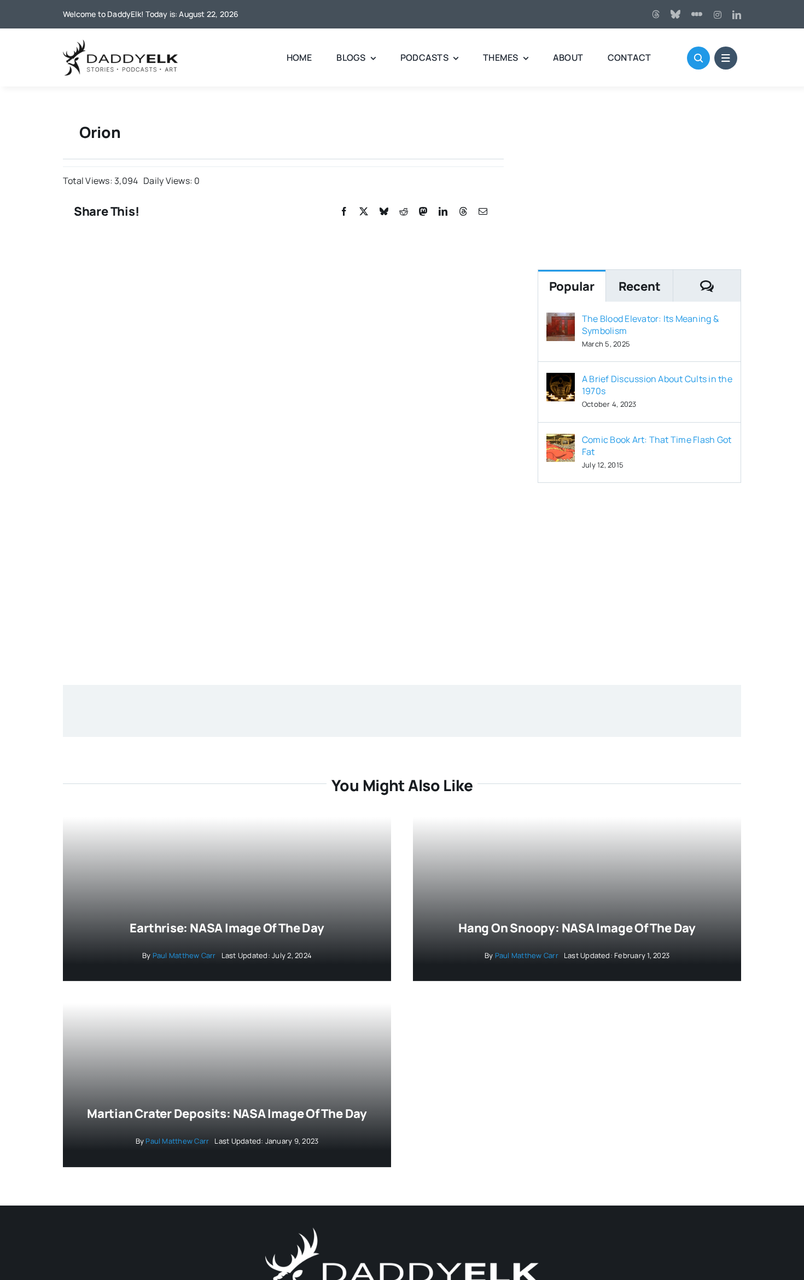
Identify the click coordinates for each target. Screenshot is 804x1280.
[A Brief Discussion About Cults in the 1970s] (560, 380)
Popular (572, 286)
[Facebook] (344, 212)
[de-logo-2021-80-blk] (120, 44)
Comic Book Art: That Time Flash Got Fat (656, 446)
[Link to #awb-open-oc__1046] (698, 58)
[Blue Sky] (675, 14)
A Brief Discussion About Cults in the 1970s (657, 385)
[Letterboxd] (696, 14)
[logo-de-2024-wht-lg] (402, 1232)
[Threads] (656, 14)
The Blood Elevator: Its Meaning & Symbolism (650, 325)
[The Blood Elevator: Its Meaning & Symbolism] (560, 320)
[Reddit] (403, 212)
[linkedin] (736, 14)
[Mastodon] (423, 212)
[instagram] (717, 14)
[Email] (483, 212)
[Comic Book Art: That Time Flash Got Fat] (560, 441)
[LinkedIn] (443, 212)
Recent (640, 286)
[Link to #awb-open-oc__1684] (725, 58)
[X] (364, 212)
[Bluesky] (384, 212)
